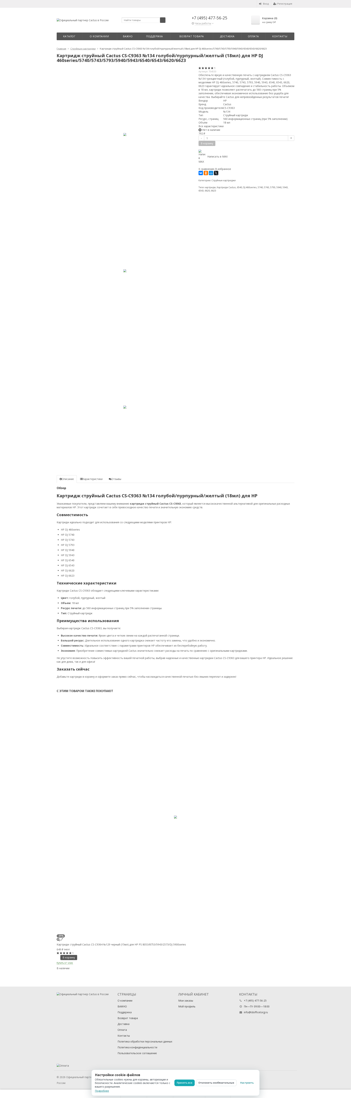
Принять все (184, 1082)
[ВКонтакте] (201, 173)
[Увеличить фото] (58, 939)
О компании (99, 36)
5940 (279, 187)
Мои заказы (185, 1000)
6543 (201, 190)
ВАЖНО (128, 36)
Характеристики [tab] (93, 479)
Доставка (227, 36)
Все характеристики (211, 126)
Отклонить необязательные (216, 1082)
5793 (272, 187)
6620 (207, 190)
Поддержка (154, 36)
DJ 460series (250, 187)
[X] (216, 173)
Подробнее (102, 1091)
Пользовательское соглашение (137, 1053)
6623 (213, 190)
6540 (239, 187)
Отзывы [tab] (116, 479)
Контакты (279, 36)
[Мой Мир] (211, 173)
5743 (266, 187)
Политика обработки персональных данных (145, 1041)
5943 (285, 187)
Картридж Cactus (226, 187)
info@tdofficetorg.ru (256, 1012)
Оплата (253, 36)
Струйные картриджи (224, 180)
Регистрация (284, 3)
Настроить (247, 1082)
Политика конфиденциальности (137, 1047)
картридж (210, 187)
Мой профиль (186, 1006)
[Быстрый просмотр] (62, 939)
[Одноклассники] (206, 173)
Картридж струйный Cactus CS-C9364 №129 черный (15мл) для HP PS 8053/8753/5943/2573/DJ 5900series (121, 944)
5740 (260, 187)
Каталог (69, 36)
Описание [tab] (68, 479)
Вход (266, 3)
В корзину (69, 957)
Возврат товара (191, 36)
